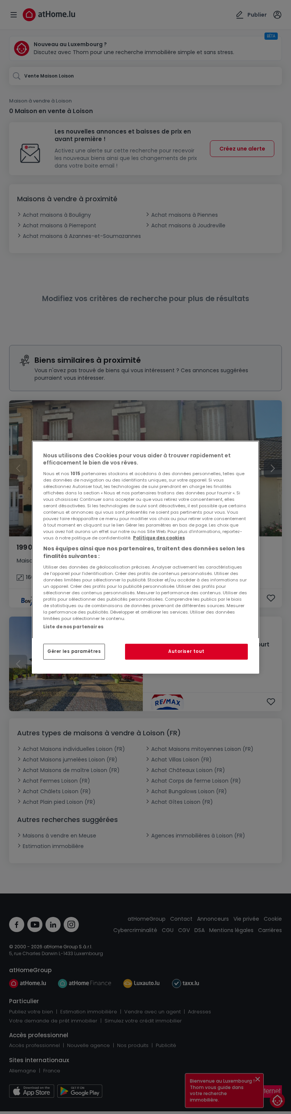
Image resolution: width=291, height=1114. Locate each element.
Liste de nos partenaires (73, 626)
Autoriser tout (186, 651)
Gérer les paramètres (74, 651)
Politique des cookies (159, 538)
